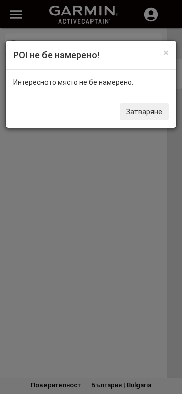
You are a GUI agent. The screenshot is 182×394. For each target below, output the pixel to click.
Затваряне (144, 112)
